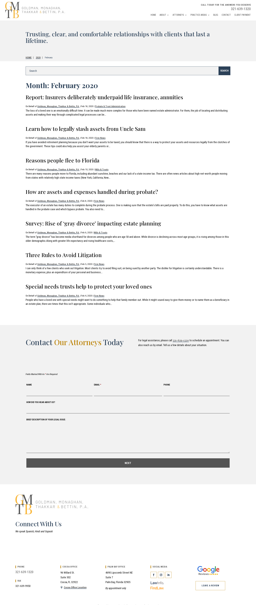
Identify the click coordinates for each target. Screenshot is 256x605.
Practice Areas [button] (199, 14)
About (163, 14)
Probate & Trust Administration (110, 106)
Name (29, 385)
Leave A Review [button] (210, 585)
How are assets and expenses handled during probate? (92, 191)
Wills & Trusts (101, 169)
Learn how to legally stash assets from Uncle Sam (85, 128)
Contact (226, 14)
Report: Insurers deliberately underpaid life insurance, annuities (104, 97)
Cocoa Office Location (75, 587)
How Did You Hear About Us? (40, 402)
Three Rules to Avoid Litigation (64, 254)
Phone (167, 385)
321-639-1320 (241, 9)
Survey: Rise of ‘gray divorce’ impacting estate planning (93, 223)
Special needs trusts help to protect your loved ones (89, 286)
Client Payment (242, 14)
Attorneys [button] (178, 14)
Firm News (100, 138)
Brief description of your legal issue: (46, 419)
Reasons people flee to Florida (62, 160)
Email (97, 385)
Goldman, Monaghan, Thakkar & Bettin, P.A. (58, 106)
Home (153, 14)
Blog (215, 14)
